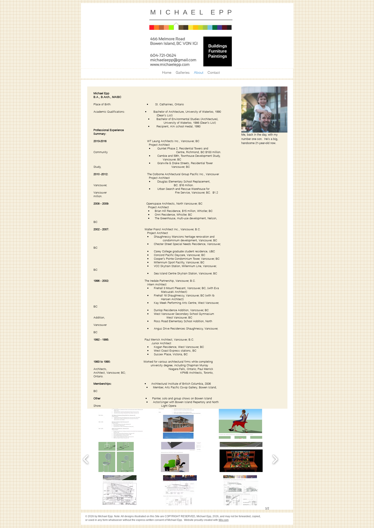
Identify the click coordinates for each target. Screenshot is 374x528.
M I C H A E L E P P (191, 12)
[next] (275, 459)
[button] (120, 424)
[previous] (86, 459)
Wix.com (224, 520)
